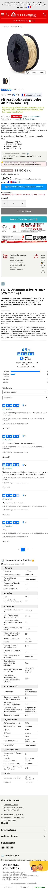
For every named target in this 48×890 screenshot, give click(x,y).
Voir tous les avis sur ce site (26, 366)
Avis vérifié (8, 409)
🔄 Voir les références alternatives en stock (24, 187)
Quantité (4, 198)
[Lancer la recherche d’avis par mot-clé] (46, 397)
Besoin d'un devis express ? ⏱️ (24, 219)
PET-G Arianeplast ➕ (28, 119)
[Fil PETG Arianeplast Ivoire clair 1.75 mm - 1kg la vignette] (5, 81)
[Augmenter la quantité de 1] (23, 203)
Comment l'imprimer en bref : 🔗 (15, 153)
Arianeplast (35, 116)
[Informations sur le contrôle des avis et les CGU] (37, 362)
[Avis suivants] (32, 549)
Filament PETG (16, 27)
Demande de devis (11, 805)
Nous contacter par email (13, 807)
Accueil (4, 27)
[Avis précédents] (18, 549)
